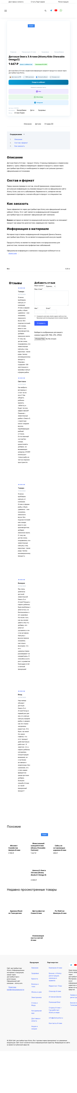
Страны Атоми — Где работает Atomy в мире (55, 1010)
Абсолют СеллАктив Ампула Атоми (14, 848)
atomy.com (13, 253)
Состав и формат (21, 143)
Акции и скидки (34, 1027)
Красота (34, 979)
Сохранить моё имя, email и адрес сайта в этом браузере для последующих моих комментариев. (52, 317)
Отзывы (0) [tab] (49, 124)
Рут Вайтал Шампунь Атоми (59, 912)
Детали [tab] (38, 124)
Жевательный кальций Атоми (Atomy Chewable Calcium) (38, 847)
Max (39, 91)
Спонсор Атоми (55, 991)
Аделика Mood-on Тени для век (15, 912)
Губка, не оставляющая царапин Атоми (59, 848)
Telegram (40, 102)
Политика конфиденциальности (15, 988)
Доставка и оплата (35, 1020)
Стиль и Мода (34, 1004)
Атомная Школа (55, 997)
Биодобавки (59, 52)
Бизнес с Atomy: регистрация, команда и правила (55, 977)
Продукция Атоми (29, 52)
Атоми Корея (19, 113)
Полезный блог (54, 1002)
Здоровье (45, 52)
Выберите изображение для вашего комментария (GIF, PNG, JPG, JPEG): (48, 333)
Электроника (36, 997)
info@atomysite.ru (56, 1018)
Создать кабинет (38, 82)
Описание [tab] (28, 124)
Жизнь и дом (36, 992)
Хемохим (34, 968)
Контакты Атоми (55, 1023)
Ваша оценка (39, 286)
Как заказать (19, 146)
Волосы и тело (35, 985)
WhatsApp (39, 97)
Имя (36, 308)
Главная (13, 52)
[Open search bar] (45, 10)
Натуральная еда (36, 1012)
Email (48, 308)
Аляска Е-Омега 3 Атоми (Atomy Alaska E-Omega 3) (38, 873)
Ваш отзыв (38, 289)
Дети (32, 110)
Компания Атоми (55, 968)
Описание (18, 139)
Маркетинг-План (55, 986)
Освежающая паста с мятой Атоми (37, 938)
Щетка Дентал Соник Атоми (38, 912)
